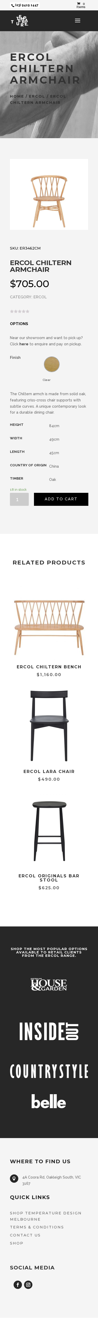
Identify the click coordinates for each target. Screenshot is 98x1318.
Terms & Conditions (37, 1227)
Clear (46, 380)
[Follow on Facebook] (18, 1285)
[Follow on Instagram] (28, 1285)
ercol (37, 96)
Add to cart (61, 499)
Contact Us (25, 1235)
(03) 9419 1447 (26, 5)
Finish (15, 357)
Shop (17, 1243)
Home (17, 96)
